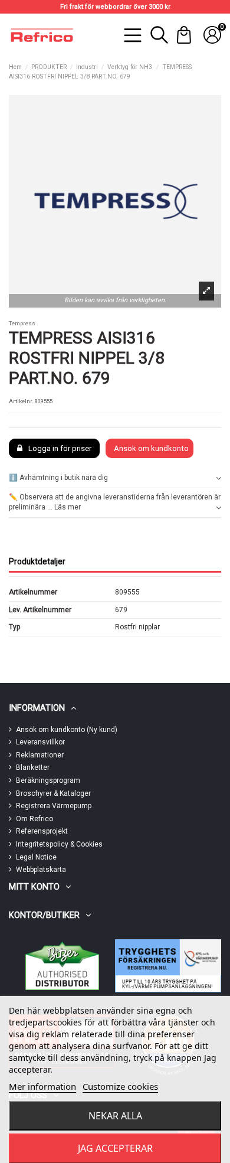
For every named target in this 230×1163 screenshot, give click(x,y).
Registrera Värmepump (53, 806)
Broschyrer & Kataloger (53, 793)
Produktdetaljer (37, 561)
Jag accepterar (115, 1148)
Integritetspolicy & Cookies (59, 844)
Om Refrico (34, 819)
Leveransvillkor (40, 742)
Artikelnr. (21, 401)
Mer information (42, 1086)
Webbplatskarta (41, 869)
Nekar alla (115, 1115)
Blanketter (33, 767)
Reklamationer (40, 755)
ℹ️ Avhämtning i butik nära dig (58, 477)
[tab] (115, 478)
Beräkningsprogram (48, 780)
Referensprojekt (42, 831)
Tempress (22, 323)
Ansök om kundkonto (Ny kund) (66, 730)
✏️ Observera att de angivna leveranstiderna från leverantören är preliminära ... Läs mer (115, 502)
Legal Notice (36, 857)
